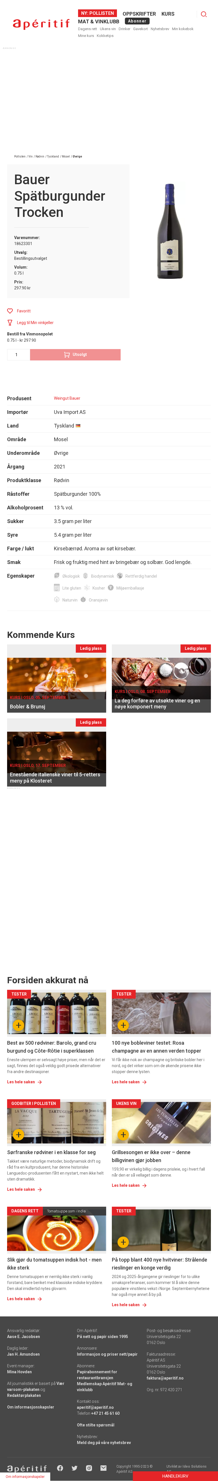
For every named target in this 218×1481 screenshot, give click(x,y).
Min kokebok (183, 29)
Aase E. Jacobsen (23, 1336)
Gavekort (140, 29)
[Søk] (203, 14)
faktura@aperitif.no (165, 1378)
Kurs (168, 14)
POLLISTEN (101, 13)
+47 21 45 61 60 (105, 1413)
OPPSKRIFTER (139, 14)
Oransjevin (98, 600)
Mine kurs (86, 36)
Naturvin (69, 600)
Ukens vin (108, 29)
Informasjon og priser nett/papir (107, 1354)
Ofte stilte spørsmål (95, 1425)
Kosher (99, 588)
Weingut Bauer (67, 398)
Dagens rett (87, 29)
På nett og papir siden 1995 (102, 1336)
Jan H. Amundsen (23, 1354)
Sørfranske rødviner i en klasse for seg (51, 1152)
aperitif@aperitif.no (95, 1407)
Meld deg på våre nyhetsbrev (104, 1442)
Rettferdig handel (141, 576)
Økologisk (71, 576)
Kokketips (105, 36)
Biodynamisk (102, 576)
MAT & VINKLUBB (98, 21)
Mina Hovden (19, 1372)
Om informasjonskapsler (30, 1407)
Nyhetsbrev (160, 29)
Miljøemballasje (130, 588)
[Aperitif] (41, 24)
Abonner (137, 21)
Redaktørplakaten (24, 1395)
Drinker (124, 29)
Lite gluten (71, 588)
